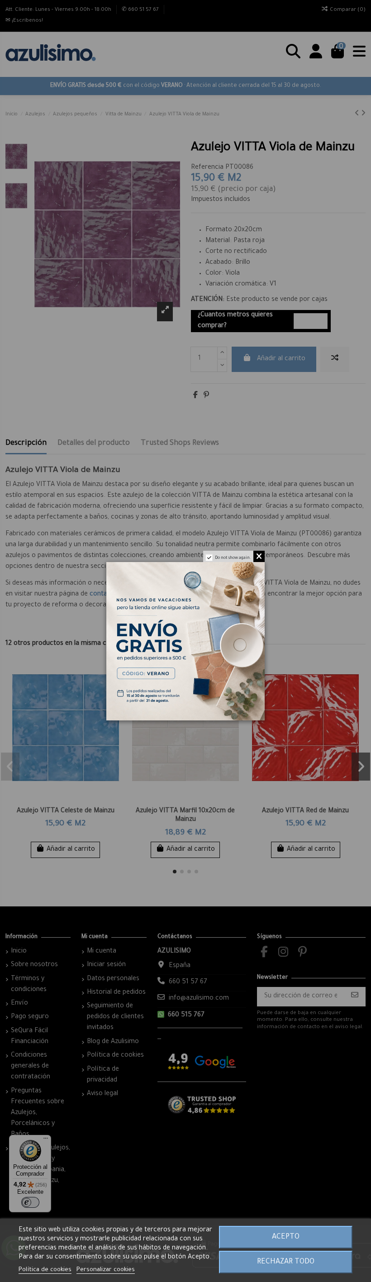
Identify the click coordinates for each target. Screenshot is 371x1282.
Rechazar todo (285, 1262)
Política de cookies (45, 1270)
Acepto (286, 1237)
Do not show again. (233, 558)
